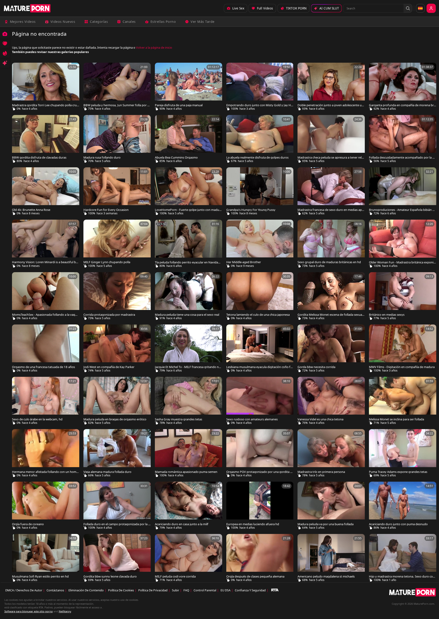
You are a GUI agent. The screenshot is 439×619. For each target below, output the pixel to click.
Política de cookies (121, 590)
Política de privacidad (153, 590)
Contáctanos (55, 590)
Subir (175, 590)
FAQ (186, 590)
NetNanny (65, 611)
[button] (408, 8)
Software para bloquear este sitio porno (28, 611)
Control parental (205, 590)
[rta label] (275, 590)
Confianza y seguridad (250, 590)
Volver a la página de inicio (154, 47)
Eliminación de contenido (86, 590)
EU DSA (225, 590)
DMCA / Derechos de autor (23, 590)
